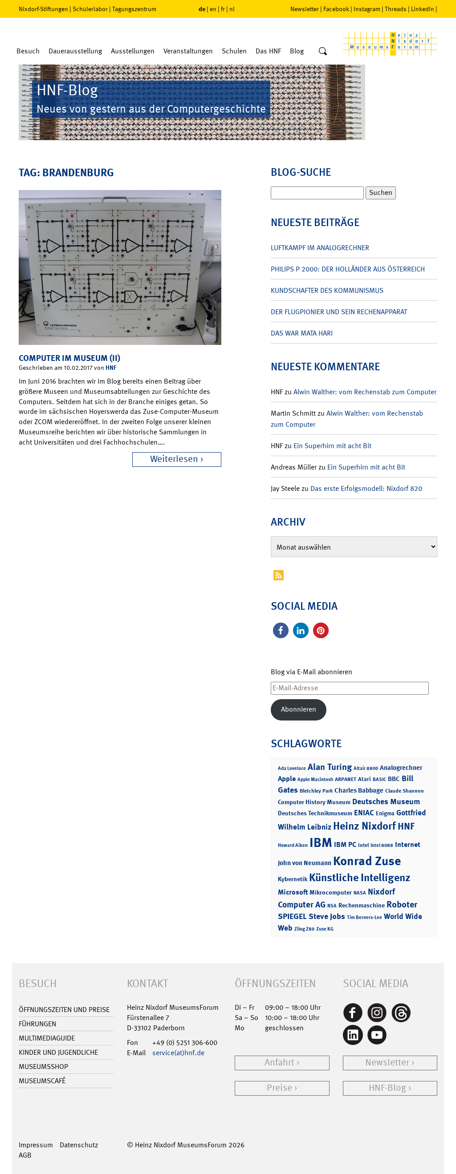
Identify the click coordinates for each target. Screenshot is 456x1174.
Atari (364, 779)
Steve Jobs (327, 916)
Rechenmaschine (361, 905)
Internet (407, 844)
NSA (332, 906)
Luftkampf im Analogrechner (320, 247)
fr (223, 9)
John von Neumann (304, 862)
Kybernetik (292, 878)
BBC (394, 778)
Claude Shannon (404, 790)
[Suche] (323, 52)
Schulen (234, 51)
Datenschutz (79, 1145)
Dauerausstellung (75, 51)
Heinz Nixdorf (364, 826)
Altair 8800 (366, 768)
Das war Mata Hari (302, 333)
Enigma (385, 813)
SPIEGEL (292, 916)
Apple (287, 778)
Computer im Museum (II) (69, 358)
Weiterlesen (174, 459)
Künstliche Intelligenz (360, 877)
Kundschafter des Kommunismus (327, 290)
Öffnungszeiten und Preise (64, 1009)
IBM (320, 842)
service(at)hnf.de (178, 1052)
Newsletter (304, 9)
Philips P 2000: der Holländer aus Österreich (348, 269)
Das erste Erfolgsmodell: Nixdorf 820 (366, 488)
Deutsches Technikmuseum (315, 813)
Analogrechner (401, 767)
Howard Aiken (293, 845)
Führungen (37, 1023)
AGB (25, 1155)
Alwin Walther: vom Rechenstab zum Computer (364, 392)
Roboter (402, 904)
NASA (360, 893)
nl (232, 9)
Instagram (367, 9)
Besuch (28, 51)
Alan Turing (330, 767)
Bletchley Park (316, 790)
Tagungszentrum (134, 9)
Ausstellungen (133, 51)
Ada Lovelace (292, 768)
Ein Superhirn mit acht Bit (332, 445)
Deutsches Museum (386, 801)
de (202, 8)
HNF (111, 367)
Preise (279, 1088)
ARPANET (345, 779)
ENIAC (364, 813)
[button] (281, 630)
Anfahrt (279, 1063)
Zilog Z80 (304, 929)
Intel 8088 (381, 845)
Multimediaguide (47, 1038)
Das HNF (268, 51)
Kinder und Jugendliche (58, 1052)
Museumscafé (42, 1080)
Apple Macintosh (315, 779)
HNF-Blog (387, 1088)
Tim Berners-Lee (364, 917)
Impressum (36, 1145)
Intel (363, 845)
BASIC (379, 779)
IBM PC (345, 844)
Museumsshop (43, 1066)
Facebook (336, 9)
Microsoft (293, 892)
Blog (297, 51)
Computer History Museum (314, 802)
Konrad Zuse (367, 861)
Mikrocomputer (330, 892)
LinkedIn (422, 9)
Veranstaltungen (188, 51)
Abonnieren (298, 709)
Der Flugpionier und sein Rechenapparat (339, 311)
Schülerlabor (90, 9)
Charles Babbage (358, 790)
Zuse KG (325, 929)
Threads (396, 9)
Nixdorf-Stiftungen (43, 9)
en (213, 9)
